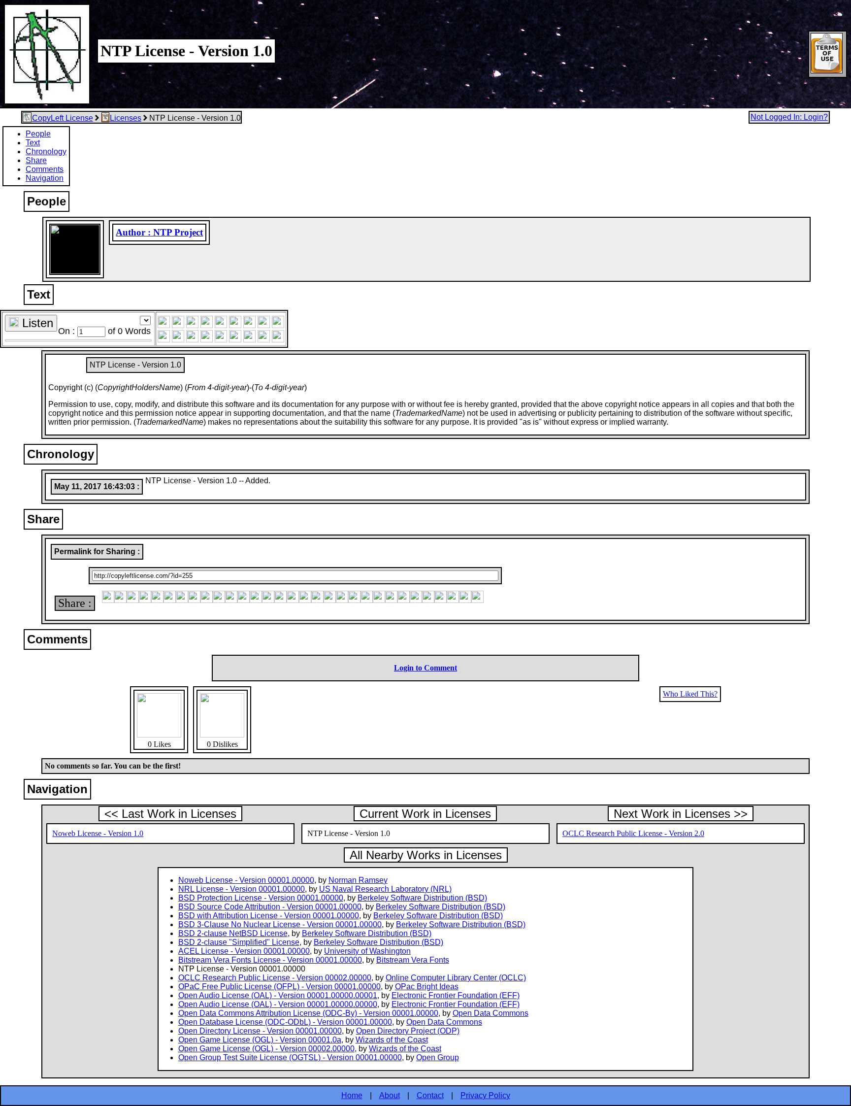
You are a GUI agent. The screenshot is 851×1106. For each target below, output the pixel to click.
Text (33, 142)
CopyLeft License (62, 118)
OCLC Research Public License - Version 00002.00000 (274, 977)
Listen (36, 323)
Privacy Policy (485, 1095)
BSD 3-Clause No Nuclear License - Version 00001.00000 (280, 924)
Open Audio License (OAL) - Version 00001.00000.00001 (277, 995)
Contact (430, 1095)
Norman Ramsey (358, 880)
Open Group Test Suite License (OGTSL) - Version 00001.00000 (290, 1057)
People (38, 134)
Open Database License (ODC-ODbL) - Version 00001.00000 (285, 1022)
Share (36, 160)
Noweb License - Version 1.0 (97, 833)
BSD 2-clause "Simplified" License (238, 942)
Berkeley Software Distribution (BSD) (422, 898)
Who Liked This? (690, 694)
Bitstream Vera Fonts (412, 960)
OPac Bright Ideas (426, 986)
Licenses (125, 118)
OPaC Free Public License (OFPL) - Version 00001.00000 (279, 986)
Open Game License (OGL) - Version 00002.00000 (266, 1048)
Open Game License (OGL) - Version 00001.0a (259, 1040)
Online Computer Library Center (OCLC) (456, 977)
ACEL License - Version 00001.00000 (244, 951)
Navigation (45, 178)
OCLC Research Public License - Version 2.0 (633, 833)
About (389, 1095)
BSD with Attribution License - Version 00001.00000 (268, 915)
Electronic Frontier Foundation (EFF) (456, 995)
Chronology (46, 151)
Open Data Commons (490, 1013)
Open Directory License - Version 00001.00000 (260, 1031)
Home (351, 1095)
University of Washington (367, 951)
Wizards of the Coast (392, 1040)
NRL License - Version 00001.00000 (241, 889)
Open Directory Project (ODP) (407, 1031)
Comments (45, 169)
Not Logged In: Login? (789, 117)
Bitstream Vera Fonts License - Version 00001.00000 (270, 960)
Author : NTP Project (159, 232)
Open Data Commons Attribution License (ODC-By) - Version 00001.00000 (308, 1013)
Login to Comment (425, 668)
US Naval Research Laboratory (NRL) (385, 889)
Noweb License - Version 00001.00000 (246, 880)
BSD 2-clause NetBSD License (233, 933)
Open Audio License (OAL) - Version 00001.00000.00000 (277, 1004)
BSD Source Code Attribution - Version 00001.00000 (269, 907)
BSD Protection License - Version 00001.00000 (260, 898)
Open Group (437, 1057)
